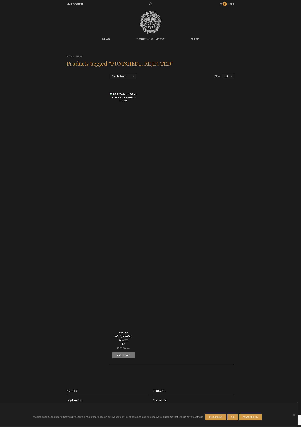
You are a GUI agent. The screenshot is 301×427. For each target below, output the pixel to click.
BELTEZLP (123, 338)
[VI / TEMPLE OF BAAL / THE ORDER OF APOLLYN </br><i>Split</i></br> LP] (201, 317)
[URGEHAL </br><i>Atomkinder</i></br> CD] (201, 355)
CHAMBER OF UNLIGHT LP (220, 277)
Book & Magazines (206, 115)
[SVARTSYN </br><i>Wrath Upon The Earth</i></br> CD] (201, 336)
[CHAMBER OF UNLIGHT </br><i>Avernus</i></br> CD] (201, 261)
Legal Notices (74, 400)
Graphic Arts (203, 110)
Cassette (201, 98)
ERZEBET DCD (220, 201)
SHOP (195, 39)
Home (70, 56)
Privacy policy (250, 417)
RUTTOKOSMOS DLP (220, 239)
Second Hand (203, 126)
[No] (294, 414)
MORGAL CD (220, 220)
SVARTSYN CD (220, 333)
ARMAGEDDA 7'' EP (218, 296)
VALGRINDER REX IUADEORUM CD (220, 182)
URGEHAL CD (217, 352)
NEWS (106, 39)
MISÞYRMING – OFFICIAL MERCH (215, 81)
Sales (199, 120)
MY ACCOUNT (75, 4)
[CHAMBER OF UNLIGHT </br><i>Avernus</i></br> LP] (201, 279)
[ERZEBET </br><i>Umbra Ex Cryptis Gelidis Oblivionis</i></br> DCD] (201, 204)
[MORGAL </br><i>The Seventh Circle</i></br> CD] (201, 223)
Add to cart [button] (123, 355)
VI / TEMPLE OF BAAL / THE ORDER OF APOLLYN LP (220, 314)
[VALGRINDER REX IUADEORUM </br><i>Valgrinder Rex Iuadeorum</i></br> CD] (201, 185)
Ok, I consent (215, 417)
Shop (79, 56)
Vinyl (199, 92)
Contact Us (159, 400)
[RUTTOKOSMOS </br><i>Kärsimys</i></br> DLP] (201, 242)
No (232, 417)
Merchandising (204, 104)
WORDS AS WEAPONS (150, 39)
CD (198, 86)
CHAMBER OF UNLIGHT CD (220, 258)
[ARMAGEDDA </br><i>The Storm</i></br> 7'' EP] (201, 298)
